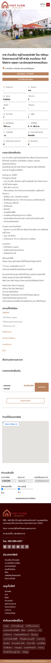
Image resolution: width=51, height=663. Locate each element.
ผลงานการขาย (10, 603)
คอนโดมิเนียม (10, 569)
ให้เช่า (7, 597)
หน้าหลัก (8, 591)
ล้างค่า (41, 487)
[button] (2, 28)
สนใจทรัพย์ (41, 387)
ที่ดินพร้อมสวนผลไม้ (27, 639)
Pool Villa (31, 643)
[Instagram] (14, 547)
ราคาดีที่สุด (41, 643)
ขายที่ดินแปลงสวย (32, 626)
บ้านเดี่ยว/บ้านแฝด (12, 560)
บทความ (8, 610)
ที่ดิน (6, 572)
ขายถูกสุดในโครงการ (21, 634)
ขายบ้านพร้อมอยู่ (17, 626)
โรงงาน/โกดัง (10, 578)
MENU (42, 4)
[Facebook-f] (9, 547)
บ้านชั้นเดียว (8, 647)
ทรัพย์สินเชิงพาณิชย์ (13, 575)
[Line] (5, 547)
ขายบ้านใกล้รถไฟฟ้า (10, 639)
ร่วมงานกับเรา (10, 606)
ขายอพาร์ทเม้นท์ (29, 647)
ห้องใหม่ (6, 643)
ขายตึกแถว (32, 630)
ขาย (6, 594)
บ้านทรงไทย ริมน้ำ (18, 643)
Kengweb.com (43, 661)
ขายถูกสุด (18, 647)
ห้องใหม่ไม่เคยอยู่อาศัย (12, 652)
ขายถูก (6, 626)
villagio (25, 652)
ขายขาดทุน (40, 639)
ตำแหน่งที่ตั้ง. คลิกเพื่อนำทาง (14, 533)
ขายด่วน (41, 647)
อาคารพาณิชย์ (10, 566)
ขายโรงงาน (8, 634)
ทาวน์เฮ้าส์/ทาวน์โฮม (12, 563)
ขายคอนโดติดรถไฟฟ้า (11, 630)
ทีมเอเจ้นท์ (9, 600)
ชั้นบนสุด (34, 634)
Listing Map (10, 613)
